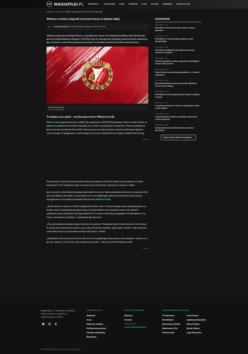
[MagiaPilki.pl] (65, 4)
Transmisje (167, 4)
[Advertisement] (97, 159)
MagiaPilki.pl (51, 12)
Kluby (144, 4)
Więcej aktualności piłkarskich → (178, 137)
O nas (89, 320)
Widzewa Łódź (103, 199)
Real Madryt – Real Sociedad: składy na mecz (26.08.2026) (174, 40)
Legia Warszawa (194, 332)
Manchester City (170, 328)
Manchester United (171, 324)
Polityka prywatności (96, 328)
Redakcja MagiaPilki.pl (61, 26)
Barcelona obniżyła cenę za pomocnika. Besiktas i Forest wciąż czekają (176, 84)
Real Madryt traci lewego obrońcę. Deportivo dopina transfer (177, 95)
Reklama (128, 315)
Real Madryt (168, 320)
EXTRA (122, 4)
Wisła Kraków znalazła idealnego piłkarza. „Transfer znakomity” (177, 73)
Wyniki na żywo (183, 4)
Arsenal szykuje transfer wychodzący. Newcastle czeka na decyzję (176, 118)
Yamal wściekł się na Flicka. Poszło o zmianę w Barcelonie (174, 129)
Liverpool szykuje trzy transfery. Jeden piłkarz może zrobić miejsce (177, 107)
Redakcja (91, 315)
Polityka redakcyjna (96, 332)
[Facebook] (43, 324)
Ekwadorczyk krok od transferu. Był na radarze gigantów (175, 29)
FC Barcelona (168, 315)
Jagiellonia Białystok (196, 320)
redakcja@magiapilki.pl (135, 327)
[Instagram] (49, 324)
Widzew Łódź (53, 122)
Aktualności (109, 4)
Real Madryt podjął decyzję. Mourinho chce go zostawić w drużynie (175, 51)
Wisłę (74, 129)
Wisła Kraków (193, 324)
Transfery (133, 4)
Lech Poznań (192, 315)
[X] (55, 324)
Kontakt (128, 320)
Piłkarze (155, 4)
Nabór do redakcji (95, 324)
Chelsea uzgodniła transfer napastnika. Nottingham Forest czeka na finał (177, 62)
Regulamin (91, 337)
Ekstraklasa (60, 12)
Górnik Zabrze (193, 328)
